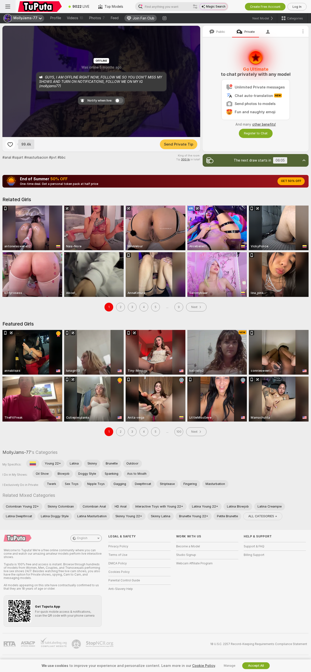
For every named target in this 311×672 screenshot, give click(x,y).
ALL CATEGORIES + (262, 516)
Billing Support (254, 555)
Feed (115, 18)
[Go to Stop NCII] (100, 644)
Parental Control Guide (124, 580)
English (82, 538)
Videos (75, 18)
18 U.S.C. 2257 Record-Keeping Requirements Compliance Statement (258, 644)
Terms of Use (117, 555)
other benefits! (264, 124)
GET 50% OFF (291, 181)
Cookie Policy (203, 666)
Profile (55, 18)
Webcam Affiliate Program (194, 563)
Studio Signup (186, 555)
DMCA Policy (117, 563)
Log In (297, 7)
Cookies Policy (119, 572)
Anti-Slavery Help (120, 589)
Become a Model (188, 546)
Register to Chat (256, 133)
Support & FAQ (254, 546)
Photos (97, 18)
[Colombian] (32, 463)
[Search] (195, 6)
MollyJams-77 (16, 452)
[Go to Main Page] (40, 6)
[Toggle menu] (8, 6)
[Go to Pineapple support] (77, 644)
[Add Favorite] (10, 144)
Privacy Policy (118, 546)
